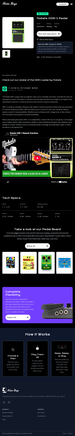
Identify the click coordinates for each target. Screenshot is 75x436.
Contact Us (42, 416)
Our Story (41, 412)
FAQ (3, 419)
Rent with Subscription (48, 34)
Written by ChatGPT (16, 90)
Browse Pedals (7, 412)
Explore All (11, 317)
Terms (65, 433)
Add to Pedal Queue (46, 39)
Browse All (31, 246)
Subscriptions (7, 416)
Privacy (70, 433)
